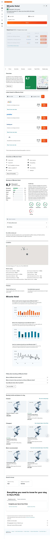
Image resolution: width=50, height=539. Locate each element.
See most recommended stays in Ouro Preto (39, 447)
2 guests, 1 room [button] (11, 19)
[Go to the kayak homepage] (8, 2)
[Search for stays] (2, 8)
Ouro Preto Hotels (42, 531)
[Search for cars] (2, 10)
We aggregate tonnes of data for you (15, 523)
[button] (2, 2)
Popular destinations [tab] (21, 499)
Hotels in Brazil (26, 531)
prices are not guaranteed (30, 517)
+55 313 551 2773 (10, 12)
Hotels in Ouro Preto (31, 506)
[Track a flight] (2, 16)
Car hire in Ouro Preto (13, 506)
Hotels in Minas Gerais (34, 531)
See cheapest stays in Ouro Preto (41, 423)
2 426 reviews (17, 9)
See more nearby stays (43, 398)
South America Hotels (19, 531)
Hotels (13, 531)
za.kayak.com (8, 531)
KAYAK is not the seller (12, 520)
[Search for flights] (2, 5)
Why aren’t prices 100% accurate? (14, 525)
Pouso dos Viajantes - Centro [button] (12, 413)
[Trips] (2, 20)
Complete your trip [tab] (11, 499)
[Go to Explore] (2, 14)
